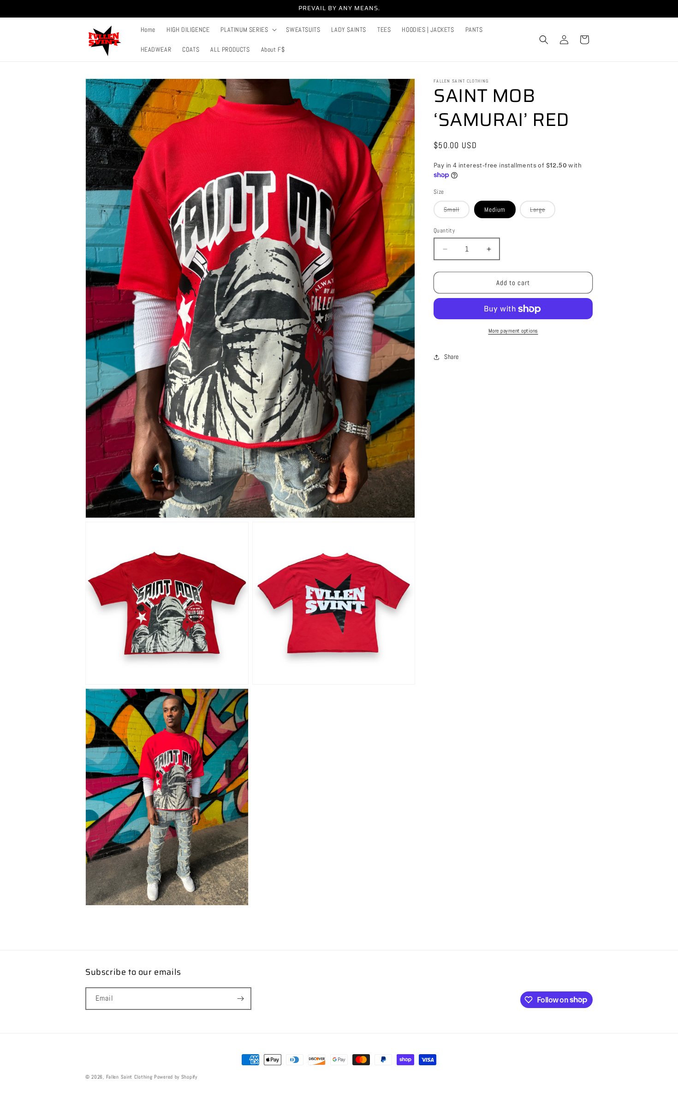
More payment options (513, 331)
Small (457, 211)
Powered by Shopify (175, 1077)
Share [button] (451, 356)
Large (542, 211)
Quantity (444, 230)
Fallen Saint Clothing (130, 1077)
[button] (247, 29)
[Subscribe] (240, 998)
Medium (495, 209)
